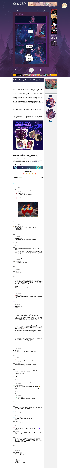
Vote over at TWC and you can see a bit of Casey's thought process (24, 85)
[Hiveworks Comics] (54, 43)
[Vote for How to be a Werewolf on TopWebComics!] (50, 121)
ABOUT (18, 8)
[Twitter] (52, 38)
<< (18, 10)
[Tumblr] (56, 38)
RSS (34, 8)
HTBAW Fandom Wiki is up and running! (20, 154)
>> (45, 10)
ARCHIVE (22, 8)
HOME (14, 8)
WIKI (27, 8)
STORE (37, 8)
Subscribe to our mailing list (50, 92)
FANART (30, 8)
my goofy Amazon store (25, 160)
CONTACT (42, 8)
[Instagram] (54, 38)
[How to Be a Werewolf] (20, 4)
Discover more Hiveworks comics (18, 75)
